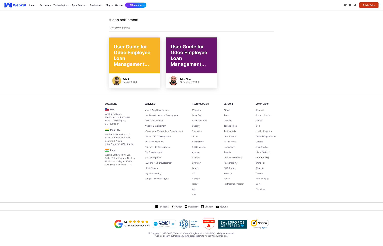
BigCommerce (199, 147)
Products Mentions (233, 157)
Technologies (230, 125)
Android (196, 178)
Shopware (197, 131)
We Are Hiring (262, 157)
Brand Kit (260, 163)
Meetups (228, 173)
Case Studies (262, 147)
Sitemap (260, 168)
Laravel (195, 168)
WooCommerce (199, 120)
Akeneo (195, 152)
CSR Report (229, 168)
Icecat (195, 184)
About (227, 110)
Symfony (196, 163)
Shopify (196, 125)
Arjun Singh (186, 79)
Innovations (229, 147)
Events (227, 178)
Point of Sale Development (158, 147)
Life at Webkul (262, 152)
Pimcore (196, 157)
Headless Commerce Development (161, 115)
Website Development (155, 125)
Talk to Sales (369, 5)
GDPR (258, 184)
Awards (227, 152)
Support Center (263, 115)
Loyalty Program (264, 131)
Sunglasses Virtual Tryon (157, 178)
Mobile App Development (157, 110)
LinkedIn (209, 206)
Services (260, 110)
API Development (153, 157)
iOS (194, 173)
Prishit (126, 79)
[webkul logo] (15, 5)
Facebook (164, 206)
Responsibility (230, 163)
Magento (196, 110)
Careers (119, 5)
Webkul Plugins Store (266, 136)
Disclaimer (261, 189)
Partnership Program (234, 184)
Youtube (224, 206)
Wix (194, 189)
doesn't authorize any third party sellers (182, 236)
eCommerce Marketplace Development (164, 131)
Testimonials (230, 131)
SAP (194, 194)
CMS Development (154, 120)
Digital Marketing (153, 173)
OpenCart (197, 115)
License (259, 173)
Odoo (194, 136)
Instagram (193, 206)
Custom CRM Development (158, 136)
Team (226, 115)
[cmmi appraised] (164, 224)
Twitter (178, 206)
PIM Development (153, 152)
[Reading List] (350, 5)
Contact (259, 120)
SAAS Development (154, 141)
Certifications (230, 136)
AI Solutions (136, 5)
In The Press (230, 141)
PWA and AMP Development (158, 163)
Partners (228, 120)
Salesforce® (198, 141)
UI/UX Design (151, 168)
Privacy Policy (262, 178)
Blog (258, 125)
